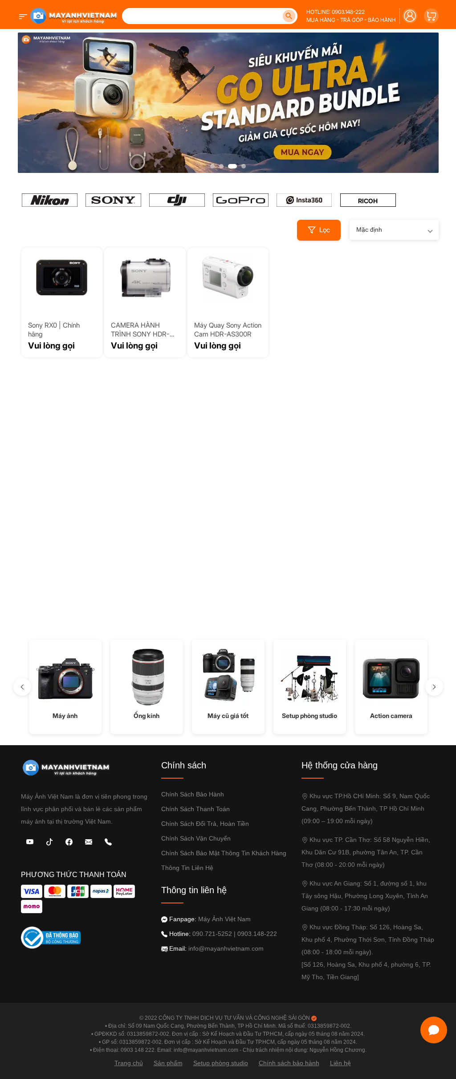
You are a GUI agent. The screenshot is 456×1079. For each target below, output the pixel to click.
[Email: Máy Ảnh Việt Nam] (89, 841)
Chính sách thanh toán (195, 808)
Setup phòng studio (220, 1063)
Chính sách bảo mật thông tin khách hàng (223, 853)
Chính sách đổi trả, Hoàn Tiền (205, 823)
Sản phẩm (168, 1063)
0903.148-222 (257, 933)
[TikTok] (49, 841)
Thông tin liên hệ (187, 867)
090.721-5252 (212, 933)
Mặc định (369, 229)
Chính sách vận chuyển (196, 838)
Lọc (324, 230)
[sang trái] (22, 687)
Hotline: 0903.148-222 (335, 11)
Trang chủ (128, 1063)
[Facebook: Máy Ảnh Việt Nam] (69, 841)
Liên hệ (340, 1063)
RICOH (368, 201)
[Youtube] (30, 841)
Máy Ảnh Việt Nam (224, 919)
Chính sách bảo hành (192, 794)
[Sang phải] (434, 687)
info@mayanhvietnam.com (226, 948)
